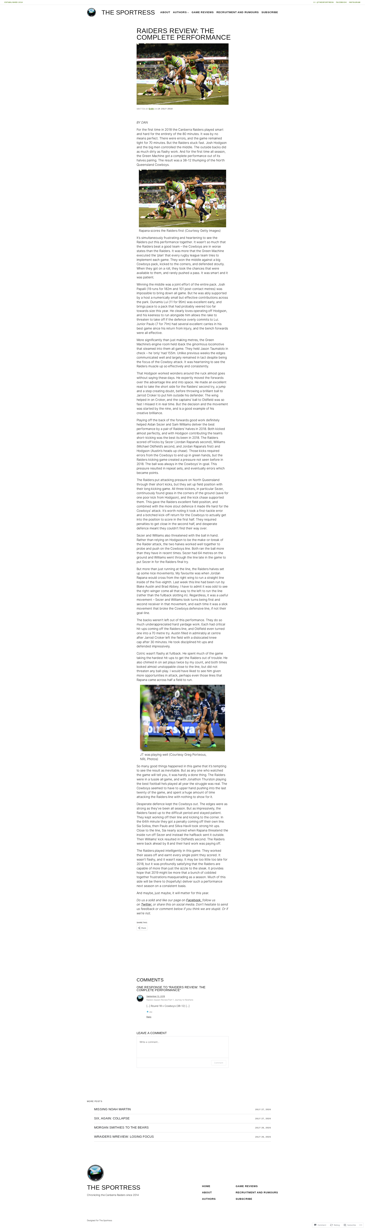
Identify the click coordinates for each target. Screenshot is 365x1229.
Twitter (146, 904)
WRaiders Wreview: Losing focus (124, 1136)
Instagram (354, 2)
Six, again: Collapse (112, 1118)
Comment (218, 1062)
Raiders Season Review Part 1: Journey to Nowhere (169, 1000)
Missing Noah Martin (112, 1109)
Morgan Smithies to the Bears (121, 1127)
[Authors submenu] (188, 12)
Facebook (341, 2)
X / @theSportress (324, 2)
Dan (151, 109)
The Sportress (128, 12)
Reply (149, 1017)
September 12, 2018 (155, 996)
